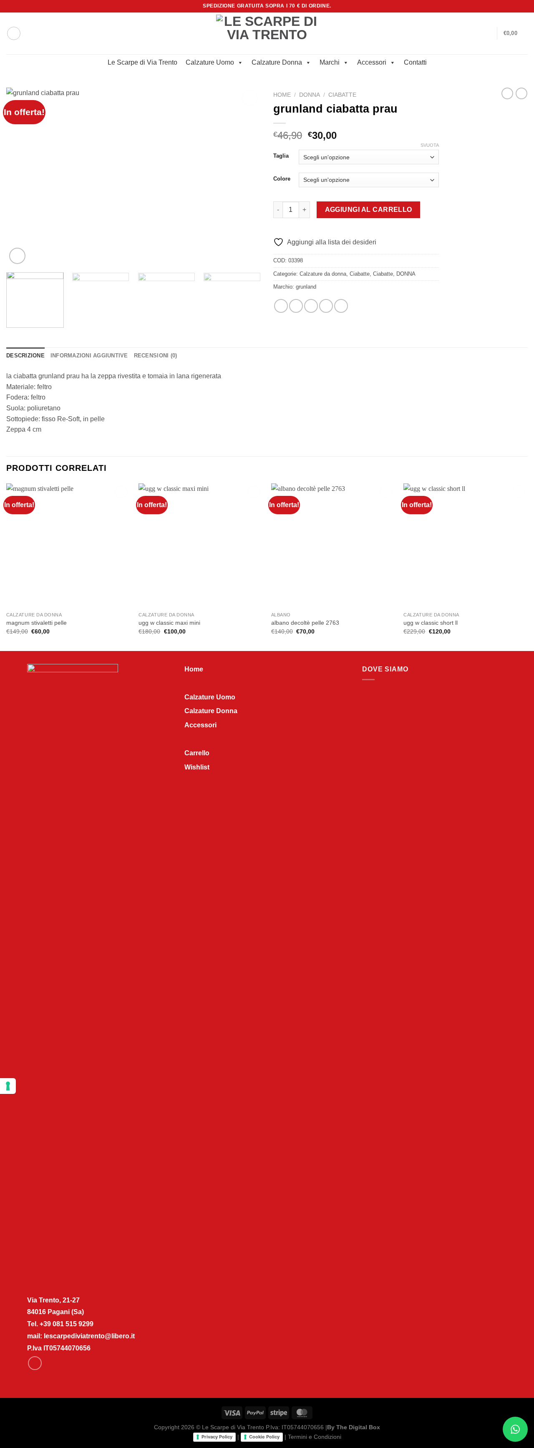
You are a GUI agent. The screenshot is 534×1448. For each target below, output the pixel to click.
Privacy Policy (217, 1437)
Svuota (430, 145)
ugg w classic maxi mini (169, 622)
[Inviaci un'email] (523, 6)
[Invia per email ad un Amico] (311, 306)
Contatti (415, 62)
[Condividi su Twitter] (296, 306)
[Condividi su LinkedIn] (341, 306)
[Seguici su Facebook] (515, 6)
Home (282, 95)
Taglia (281, 156)
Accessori (371, 62)
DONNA (309, 95)
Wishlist (196, 767)
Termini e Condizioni (314, 1436)
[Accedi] (487, 33)
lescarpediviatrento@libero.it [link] (89, 1336)
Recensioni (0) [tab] (155, 355)
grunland (306, 287)
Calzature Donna (277, 62)
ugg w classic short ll (430, 622)
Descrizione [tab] (25, 355)
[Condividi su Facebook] (281, 306)
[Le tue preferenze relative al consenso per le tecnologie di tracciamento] (8, 1086)
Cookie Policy (264, 1437)
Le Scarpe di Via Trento (142, 62)
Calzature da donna (323, 274)
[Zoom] (17, 256)
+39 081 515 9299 (66, 1323)
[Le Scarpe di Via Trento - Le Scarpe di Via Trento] (267, 33)
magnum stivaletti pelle (36, 622)
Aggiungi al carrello (368, 209)
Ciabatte (342, 95)
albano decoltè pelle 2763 (305, 622)
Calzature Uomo (210, 62)
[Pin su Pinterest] (326, 306)
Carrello (196, 753)
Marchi (330, 62)
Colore (281, 179)
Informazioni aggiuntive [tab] (89, 355)
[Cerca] (13, 33)
